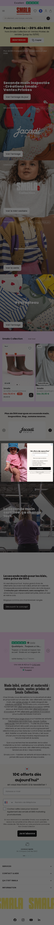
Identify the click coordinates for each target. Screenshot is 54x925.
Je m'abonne (40, 468)
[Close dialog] (52, 444)
